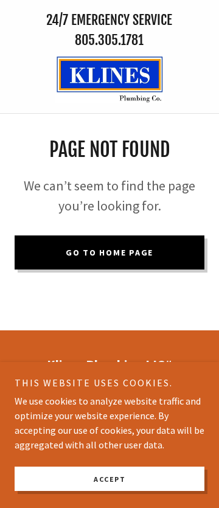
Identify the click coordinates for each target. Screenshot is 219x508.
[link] (109, 79)
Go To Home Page (109, 252)
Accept (109, 479)
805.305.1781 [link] (109, 40)
